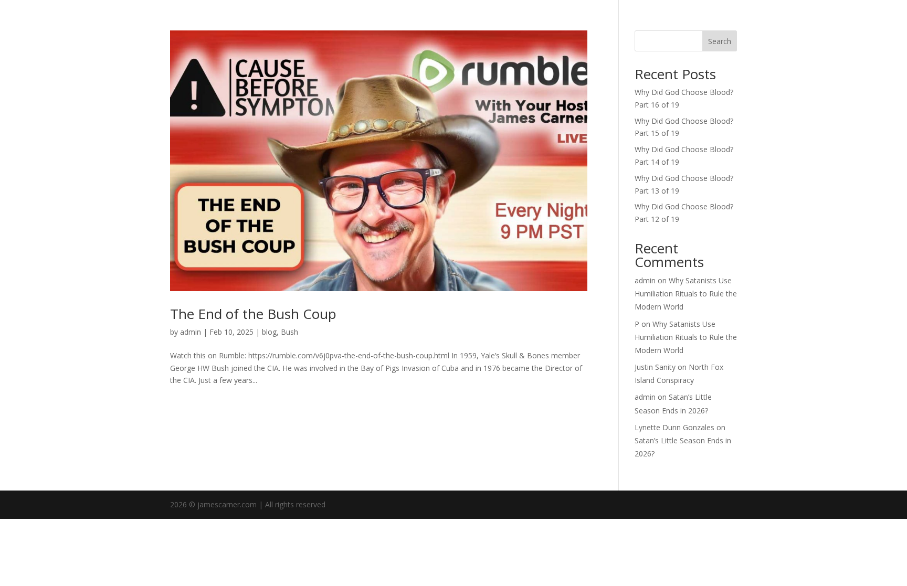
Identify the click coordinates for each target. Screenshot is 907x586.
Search (719, 41)
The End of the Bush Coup (253, 313)
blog (269, 332)
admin (190, 332)
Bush (289, 332)
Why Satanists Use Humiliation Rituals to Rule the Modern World (686, 293)
